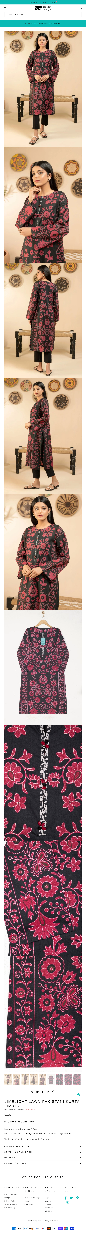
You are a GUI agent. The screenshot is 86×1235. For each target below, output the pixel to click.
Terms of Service (10, 1204)
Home (27, 23)
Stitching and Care (18, 1152)
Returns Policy (15, 1163)
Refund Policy (9, 1208)
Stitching (48, 1211)
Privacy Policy (9, 1201)
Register (48, 1201)
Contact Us (29, 1204)
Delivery (10, 1158)
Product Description (19, 1122)
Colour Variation (16, 1146)
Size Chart (49, 1208)
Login (47, 1198)
